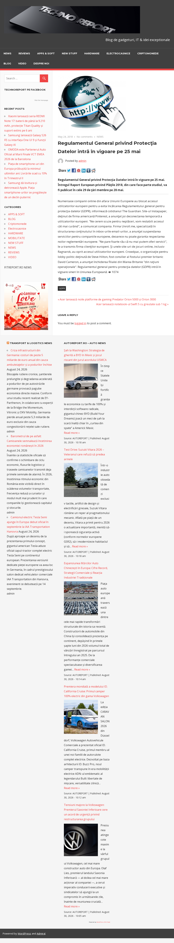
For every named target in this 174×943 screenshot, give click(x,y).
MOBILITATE (16, 238)
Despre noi (41, 63)
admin (82, 161)
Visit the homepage (41, 100)
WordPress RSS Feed (103, 922)
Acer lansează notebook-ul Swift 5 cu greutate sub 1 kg (131, 304)
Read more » (72, 433)
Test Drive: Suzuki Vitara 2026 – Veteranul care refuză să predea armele (84, 454)
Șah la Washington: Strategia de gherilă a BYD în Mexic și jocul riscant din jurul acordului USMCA (85, 355)
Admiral (41, 933)
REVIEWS (24, 53)
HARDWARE (91, 53)
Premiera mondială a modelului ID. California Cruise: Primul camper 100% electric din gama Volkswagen (86, 691)
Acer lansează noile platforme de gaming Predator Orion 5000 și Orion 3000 (107, 299)
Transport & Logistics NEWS (31, 343)
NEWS (7, 53)
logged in (80, 323)
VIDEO (22, 63)
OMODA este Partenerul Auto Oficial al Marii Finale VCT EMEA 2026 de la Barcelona (25, 154)
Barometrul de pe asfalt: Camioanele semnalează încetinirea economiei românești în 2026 (29, 441)
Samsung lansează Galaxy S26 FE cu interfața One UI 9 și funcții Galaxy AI (25, 140)
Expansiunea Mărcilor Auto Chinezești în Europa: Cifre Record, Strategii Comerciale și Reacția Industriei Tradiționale (86, 570)
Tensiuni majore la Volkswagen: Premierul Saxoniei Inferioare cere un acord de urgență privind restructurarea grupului (86, 812)
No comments (85, 136)
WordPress (24, 933)
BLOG (7, 63)
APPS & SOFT (46, 53)
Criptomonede (148, 53)
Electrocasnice (118, 53)
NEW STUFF (69, 53)
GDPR (62, 288)
